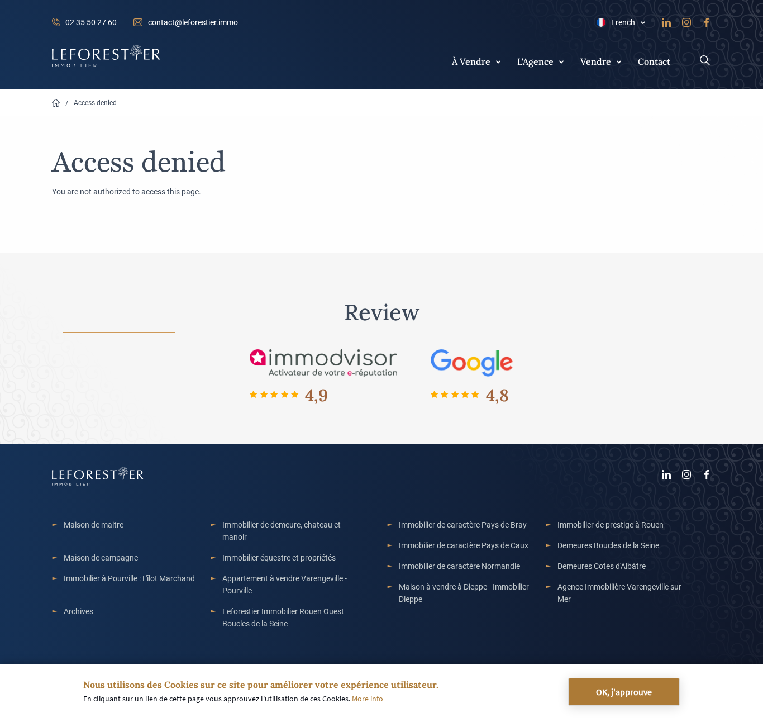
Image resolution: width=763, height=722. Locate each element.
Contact (654, 61)
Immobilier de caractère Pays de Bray (463, 524)
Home (56, 103)
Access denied (95, 102)
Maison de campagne (101, 557)
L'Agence (535, 61)
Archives (78, 611)
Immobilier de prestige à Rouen (610, 524)
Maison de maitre (93, 524)
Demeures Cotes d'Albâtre (601, 565)
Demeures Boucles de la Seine (608, 545)
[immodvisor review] (323, 362)
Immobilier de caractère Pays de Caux (463, 545)
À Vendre (471, 61)
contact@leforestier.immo (193, 22)
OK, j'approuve (624, 691)
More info (367, 698)
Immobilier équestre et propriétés (279, 557)
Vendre (595, 61)
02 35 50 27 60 (91, 22)
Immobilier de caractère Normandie (459, 565)
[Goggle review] (472, 362)
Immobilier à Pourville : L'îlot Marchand (129, 578)
